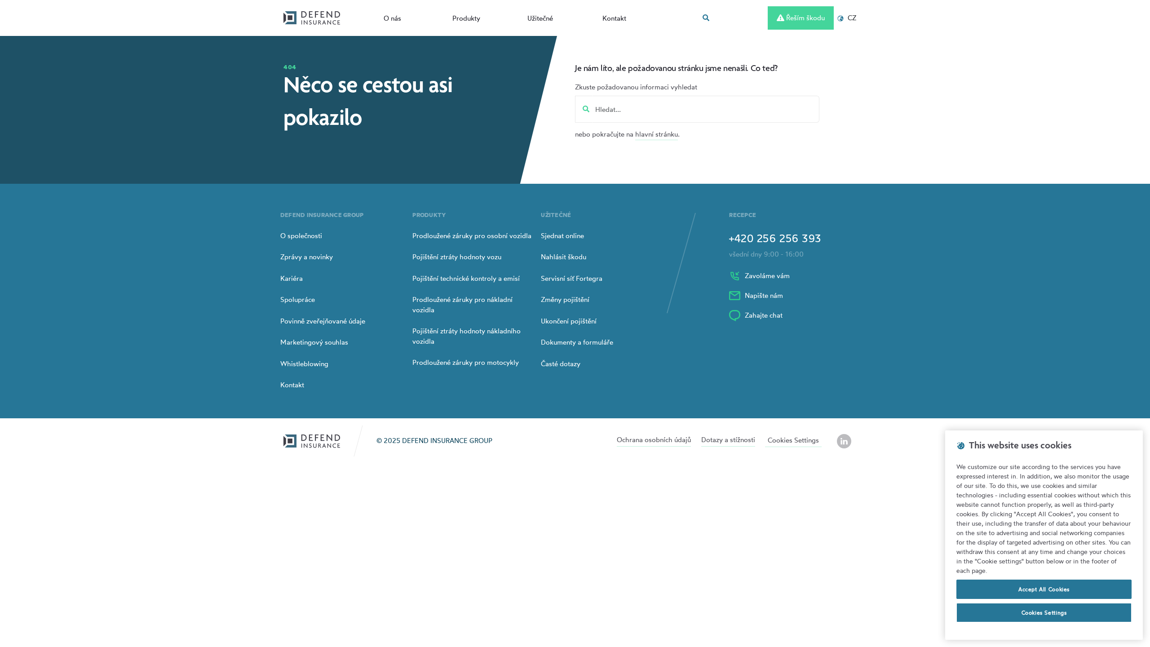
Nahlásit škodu (563, 257)
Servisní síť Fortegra (571, 278)
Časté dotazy (560, 363)
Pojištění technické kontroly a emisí (466, 278)
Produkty (466, 18)
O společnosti (301, 235)
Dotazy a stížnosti (728, 439)
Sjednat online (562, 235)
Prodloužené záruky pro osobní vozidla (471, 235)
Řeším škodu (804, 17)
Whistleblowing (304, 363)
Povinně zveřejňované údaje (322, 321)
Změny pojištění (565, 299)
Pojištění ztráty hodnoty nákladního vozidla (466, 336)
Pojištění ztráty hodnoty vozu (456, 257)
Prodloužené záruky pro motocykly (465, 362)
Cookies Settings (793, 440)
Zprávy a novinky (306, 257)
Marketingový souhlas (314, 342)
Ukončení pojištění (569, 321)
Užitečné (540, 18)
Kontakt (614, 18)
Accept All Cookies (1044, 589)
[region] (1044, 535)
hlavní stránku (656, 134)
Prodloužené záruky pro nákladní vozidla (462, 304)
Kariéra (291, 278)
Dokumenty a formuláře (577, 342)
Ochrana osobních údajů (654, 439)
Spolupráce (297, 299)
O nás (392, 18)
